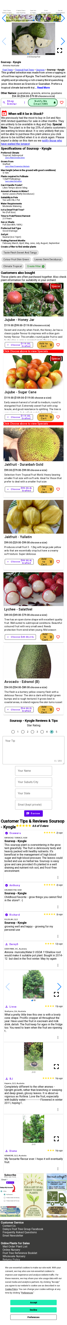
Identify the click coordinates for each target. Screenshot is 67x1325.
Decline (33, 1310)
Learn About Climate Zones (15, 157)
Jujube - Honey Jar (19, 320)
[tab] (7, 12)
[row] (20, 252)
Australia (23, 949)
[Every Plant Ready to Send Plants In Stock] (33, 1195)
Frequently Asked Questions (20, 1232)
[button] (30, 20)
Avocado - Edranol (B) (22, 682)
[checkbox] (20, 252)
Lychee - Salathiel (18, 609)
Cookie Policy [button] (11, 1289)
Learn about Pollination (13, 181)
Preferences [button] (27, 1293)
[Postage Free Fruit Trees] (10, 1211)
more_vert (58, 877)
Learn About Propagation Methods (17, 166)
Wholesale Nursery (14, 1256)
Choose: (18, 344)
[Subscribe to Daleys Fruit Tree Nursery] (10, 1188)
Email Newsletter (13, 1235)
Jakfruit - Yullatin (18, 537)
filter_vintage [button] (43, 266)
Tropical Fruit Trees (24, 69)
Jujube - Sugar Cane (20, 392)
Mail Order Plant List (15, 1246)
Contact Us (9, 1225)
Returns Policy (11, 1259)
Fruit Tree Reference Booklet (20, 1253)
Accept (33, 1302)
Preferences (33, 1317)
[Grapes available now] (33, 21)
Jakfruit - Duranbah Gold (23, 464)
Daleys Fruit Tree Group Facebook (23, 1229)
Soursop (40, 69)
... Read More (42, 87)
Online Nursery (11, 1249)
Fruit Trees (8, 69)
